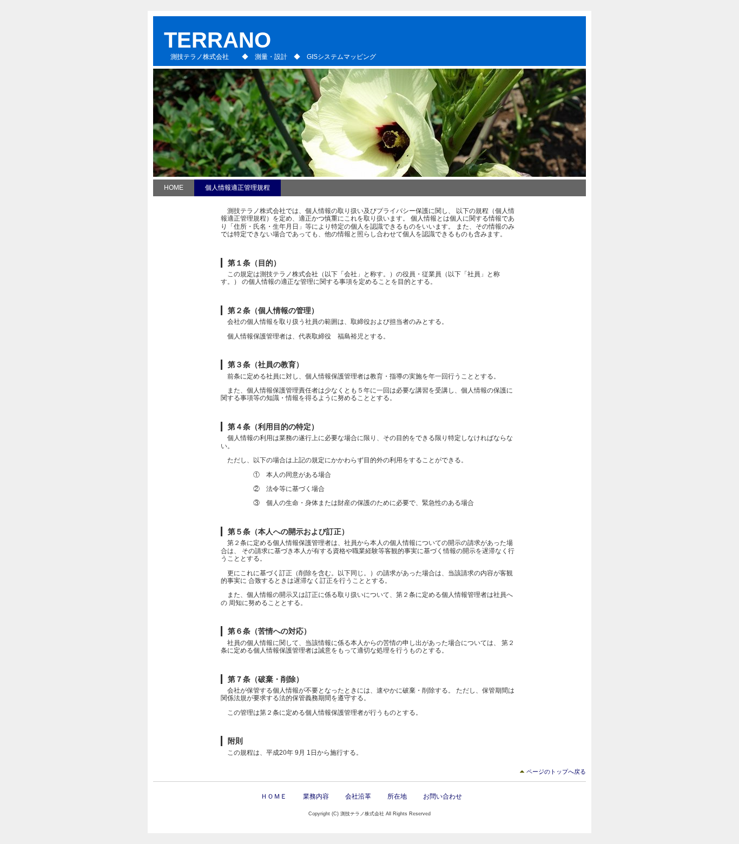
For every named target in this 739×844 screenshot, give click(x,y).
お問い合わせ (442, 796)
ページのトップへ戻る (556, 771)
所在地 (397, 796)
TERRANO (217, 40)
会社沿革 (358, 796)
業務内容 (316, 796)
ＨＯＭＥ (274, 796)
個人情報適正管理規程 (237, 187)
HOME (173, 187)
